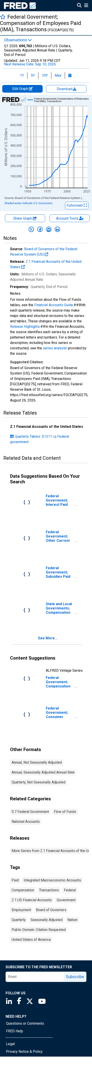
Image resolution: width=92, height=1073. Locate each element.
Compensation (23, 890)
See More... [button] (47, 638)
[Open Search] (79, 6)
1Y (22, 75)
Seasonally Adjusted (47, 920)
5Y (33, 75)
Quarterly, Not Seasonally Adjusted (38, 782)
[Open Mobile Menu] (86, 6)
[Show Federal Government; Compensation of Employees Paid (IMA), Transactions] (62, 100)
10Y (45, 75)
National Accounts (26, 821)
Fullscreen (75, 205)
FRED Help (14, 1031)
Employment (21, 910)
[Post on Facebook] (40, 229)
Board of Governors (51, 910)
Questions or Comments (25, 1023)
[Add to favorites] (3, 16)
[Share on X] (31, 229)
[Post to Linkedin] (57, 229)
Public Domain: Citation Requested (39, 930)
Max (58, 75)
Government (66, 900)
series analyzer (55, 348)
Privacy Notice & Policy (24, 1051)
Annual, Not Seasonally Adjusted (37, 762)
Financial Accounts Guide (53, 305)
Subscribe (75, 976)
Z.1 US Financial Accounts (32, 900)
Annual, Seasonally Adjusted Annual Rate (43, 772)
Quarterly (19, 920)
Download (65, 89)
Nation (72, 920)
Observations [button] (16, 40)
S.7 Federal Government (30, 812)
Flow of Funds (65, 812)
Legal (10, 1044)
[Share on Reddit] (48, 229)
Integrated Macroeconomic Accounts (52, 880)
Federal (70, 890)
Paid (15, 880)
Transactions (49, 890)
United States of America (31, 939)
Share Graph (23, 218)
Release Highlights (25, 326)
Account (67, 218)
